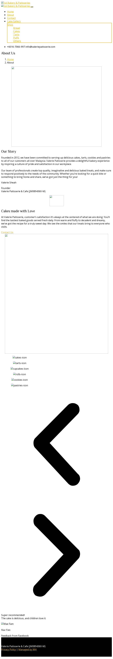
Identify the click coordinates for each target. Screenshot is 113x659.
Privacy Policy (8, 649)
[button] (56, 444)
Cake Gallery (14, 21)
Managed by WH (27, 649)
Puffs (16, 37)
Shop (10, 24)
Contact (11, 18)
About (10, 14)
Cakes (16, 31)
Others (17, 40)
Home (10, 11)
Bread (16, 28)
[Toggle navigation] (32, 6)
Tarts (16, 34)
